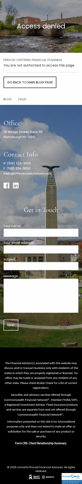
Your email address (35, 242)
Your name (28, 226)
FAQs (22, 99)
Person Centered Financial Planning (32, 60)
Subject (26, 259)
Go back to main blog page (30, 82)
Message (27, 276)
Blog (7, 99)
